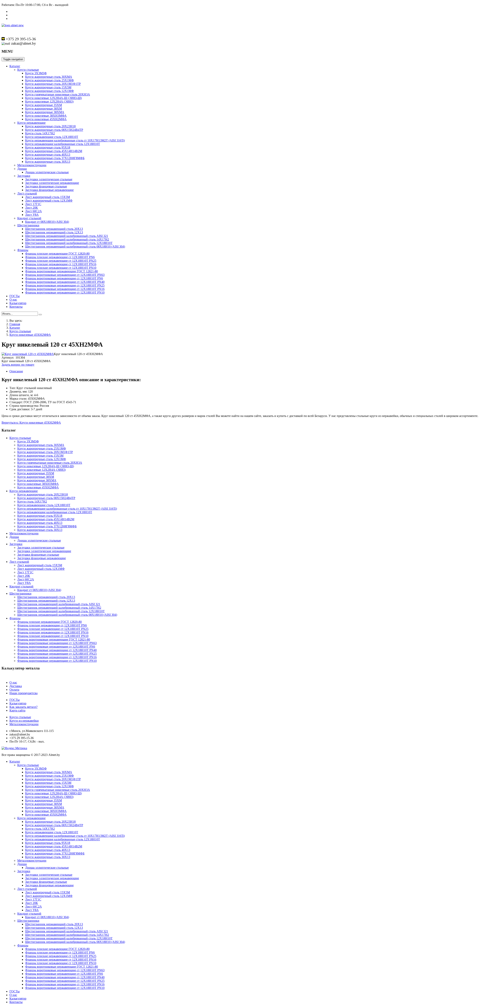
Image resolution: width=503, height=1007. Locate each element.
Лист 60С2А (33, 211)
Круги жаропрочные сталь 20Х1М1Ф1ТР (53, 83)
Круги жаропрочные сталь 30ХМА (48, 76)
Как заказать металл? (23, 707)
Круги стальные (28, 69)
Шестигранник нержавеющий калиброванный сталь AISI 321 (66, 236)
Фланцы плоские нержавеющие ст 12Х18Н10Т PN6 (60, 257)
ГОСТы (14, 296)
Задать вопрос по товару (18, 364)
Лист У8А (32, 214)
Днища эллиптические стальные (47, 172)
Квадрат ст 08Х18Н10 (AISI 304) (47, 221)
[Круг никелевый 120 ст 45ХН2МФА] (28, 354)
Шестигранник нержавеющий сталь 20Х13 (54, 228)
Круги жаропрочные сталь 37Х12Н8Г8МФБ (54, 158)
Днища (22, 168)
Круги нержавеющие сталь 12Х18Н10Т (51, 137)
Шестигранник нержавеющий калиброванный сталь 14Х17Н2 (67, 239)
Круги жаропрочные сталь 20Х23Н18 (50, 126)
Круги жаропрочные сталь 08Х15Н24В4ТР (54, 129)
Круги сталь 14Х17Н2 (40, 133)
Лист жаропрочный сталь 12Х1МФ (49, 200)
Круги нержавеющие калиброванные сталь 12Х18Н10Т (62, 144)
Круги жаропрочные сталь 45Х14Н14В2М (53, 151)
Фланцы (22, 250)
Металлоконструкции (31, 165)
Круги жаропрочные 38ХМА (44, 112)
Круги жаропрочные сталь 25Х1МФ (49, 80)
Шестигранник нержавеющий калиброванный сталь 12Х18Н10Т (69, 243)
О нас (13, 299)
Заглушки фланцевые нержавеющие (49, 190)
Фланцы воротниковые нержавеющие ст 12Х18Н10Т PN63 (65, 274)
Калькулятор (17, 303)
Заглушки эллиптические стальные (48, 179)
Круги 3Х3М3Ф (36, 73)
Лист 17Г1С (33, 204)
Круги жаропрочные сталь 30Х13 (47, 161)
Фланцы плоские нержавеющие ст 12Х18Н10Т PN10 (60, 267)
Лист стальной (27, 193)
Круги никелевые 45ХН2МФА (46, 119)
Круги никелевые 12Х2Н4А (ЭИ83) (49, 101)
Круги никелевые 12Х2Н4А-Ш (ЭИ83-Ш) (53, 98)
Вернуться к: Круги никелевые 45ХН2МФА (31, 422)
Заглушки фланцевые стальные (46, 186)
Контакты (16, 306)
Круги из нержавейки (24, 720)
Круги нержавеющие (31, 122)
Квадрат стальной (29, 218)
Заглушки (23, 175)
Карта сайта (17, 710)
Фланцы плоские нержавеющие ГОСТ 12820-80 (57, 253)
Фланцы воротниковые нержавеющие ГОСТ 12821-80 (61, 271)
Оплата (14, 689)
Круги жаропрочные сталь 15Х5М (48, 87)
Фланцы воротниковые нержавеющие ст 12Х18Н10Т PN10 (65, 292)
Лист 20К (31, 207)
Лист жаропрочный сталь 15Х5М (47, 197)
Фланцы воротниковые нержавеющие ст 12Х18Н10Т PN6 (64, 278)
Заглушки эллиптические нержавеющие (52, 183)
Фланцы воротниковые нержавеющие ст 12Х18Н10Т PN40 (65, 282)
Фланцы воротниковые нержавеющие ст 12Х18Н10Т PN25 (65, 285)
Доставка (15, 686)
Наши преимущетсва (23, 693)
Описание (16, 371)
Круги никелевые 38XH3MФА (46, 115)
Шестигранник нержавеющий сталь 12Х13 (54, 232)
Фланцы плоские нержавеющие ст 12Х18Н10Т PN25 (60, 260)
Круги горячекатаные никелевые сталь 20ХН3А (57, 94)
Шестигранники (28, 225)
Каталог (14, 66)
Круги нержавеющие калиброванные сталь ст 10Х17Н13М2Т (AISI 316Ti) (75, 140)
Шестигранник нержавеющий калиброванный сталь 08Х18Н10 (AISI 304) (75, 246)
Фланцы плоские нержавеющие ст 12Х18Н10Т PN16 (60, 264)
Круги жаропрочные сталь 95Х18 (47, 147)
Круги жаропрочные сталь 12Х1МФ (49, 91)
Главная (14, 324)
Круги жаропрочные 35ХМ (43, 105)
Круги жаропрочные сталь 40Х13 (47, 154)
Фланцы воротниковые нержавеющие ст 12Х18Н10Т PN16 (65, 289)
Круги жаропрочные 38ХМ (43, 108)
